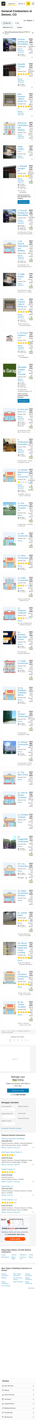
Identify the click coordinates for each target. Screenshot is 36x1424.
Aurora (4, 1255)
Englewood (23, 1255)
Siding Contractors (28, 1282)
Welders (16, 1143)
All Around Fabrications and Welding (13, 1138)
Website (20, 49)
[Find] (28, 3)
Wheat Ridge (13, 1258)
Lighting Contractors (28, 1278)
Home (3, 1031)
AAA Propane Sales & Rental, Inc (12, 1152)
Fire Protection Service (17, 1278)
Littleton (14, 1255)
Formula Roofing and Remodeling (23, 41)
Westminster (5, 1257)
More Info (21, 52)
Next (29, 1040)
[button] (33, 4)
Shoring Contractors (5, 1274)
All (18, 23)
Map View (8, 23)
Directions (21, 50)
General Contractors (24, 46)
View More (31, 1288)
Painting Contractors (20, 1191)
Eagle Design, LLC (21, 148)
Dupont (31, 1257)
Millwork (4, 1278)
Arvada (31, 1255)
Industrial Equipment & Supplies (24, 1160)
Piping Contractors (5, 1282)
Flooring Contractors (20, 1208)
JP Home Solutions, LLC (9, 1200)
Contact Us (24, 202)
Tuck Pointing (6, 1286)
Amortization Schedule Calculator (11, 1128)
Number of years (6, 1121)
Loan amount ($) (6, 1106)
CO (8, 1031)
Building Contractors (23, 1031)
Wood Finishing (18, 1282)
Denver (13, 1031)
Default (29, 20)
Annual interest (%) (7, 1113)
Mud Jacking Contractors (17, 1274)
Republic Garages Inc (21, 66)
